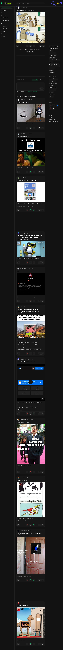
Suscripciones (6, 20)
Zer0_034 (22, 530)
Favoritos (5, 24)
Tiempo (41, 79)
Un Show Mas (31, 51)
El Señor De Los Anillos (53, 65)
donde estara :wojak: (23, 102)
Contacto (51, 117)
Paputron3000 (23, 359)
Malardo (20, 576)
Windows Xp (35, 342)
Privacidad (51, 123)
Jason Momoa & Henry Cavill (25, 468)
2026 (51, 46)
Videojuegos (52, 81)
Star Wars (40, 402)
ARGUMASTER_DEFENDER (25, 99)
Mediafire (21, 407)
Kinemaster (27, 407)
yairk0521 (22, 603)
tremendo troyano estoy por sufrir (27, 180)
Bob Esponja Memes (23, 347)
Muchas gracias (22, 480)
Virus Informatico (30, 206)
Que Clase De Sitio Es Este (36, 344)
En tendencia (6, 13)
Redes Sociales (53, 87)
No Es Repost (35, 407)
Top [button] (4, 15)
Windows (28, 123)
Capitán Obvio (22, 518)
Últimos (4, 10)
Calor (51, 50)
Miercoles (52, 72)
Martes (51, 70)
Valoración (35, 79)
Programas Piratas (23, 520)
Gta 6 (51, 62)
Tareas (28, 167)
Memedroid (29, 349)
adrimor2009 (23, 268)
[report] (40, 46)
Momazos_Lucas (23, 233)
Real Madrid (52, 57)
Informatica (21, 123)
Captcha (20, 203)
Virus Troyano (38, 49)
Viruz (26, 49)
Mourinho (52, 59)
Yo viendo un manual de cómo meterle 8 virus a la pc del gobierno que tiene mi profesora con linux (29, 237)
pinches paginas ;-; (23, 605)
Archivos (29, 465)
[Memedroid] (2, 3)
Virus (34, 203)
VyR (51, 83)
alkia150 (22, 177)
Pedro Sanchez (53, 55)
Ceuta (58, 59)
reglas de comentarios (32, 91)
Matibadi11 (22, 133)
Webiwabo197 (23, 419)
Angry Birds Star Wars (30, 402)
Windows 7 (21, 344)
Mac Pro (30, 340)
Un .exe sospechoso (23, 136)
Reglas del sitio (52, 119)
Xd (18, 271)
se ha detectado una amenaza (26, 362)
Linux (20, 258)
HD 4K (20, 409)
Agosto (56, 46)
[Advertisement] (54, 23)
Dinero (51, 96)
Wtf (21, 49)
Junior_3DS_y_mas (24, 306)
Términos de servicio (53, 121)
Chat (4, 31)
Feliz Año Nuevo (35, 258)
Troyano (31, 49)
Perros (55, 83)
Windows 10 (27, 342)
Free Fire (21, 297)
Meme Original (37, 349)
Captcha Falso (27, 203)
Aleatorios (5, 17)
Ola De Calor (52, 53)
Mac (20, 340)
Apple (36, 340)
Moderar (5, 26)
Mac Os (24, 340)
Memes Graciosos (54, 48)
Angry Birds (21, 402)
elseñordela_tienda (24, 477)
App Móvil (51, 115)
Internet (51, 92)
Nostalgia (52, 94)
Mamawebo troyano (23, 422)
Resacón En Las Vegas (36, 167)
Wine (27, 344)
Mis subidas (5, 29)
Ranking (5, 33)
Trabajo (51, 85)
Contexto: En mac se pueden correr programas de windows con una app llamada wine (28, 311)
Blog (4, 36)
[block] (43, 46)
